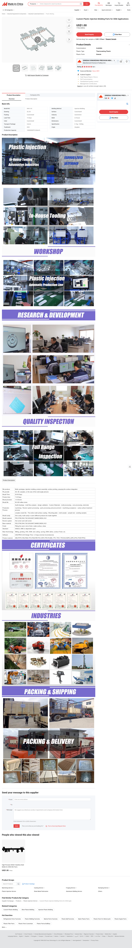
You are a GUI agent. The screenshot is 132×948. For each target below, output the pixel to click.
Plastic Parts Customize (25, 923)
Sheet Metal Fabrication (41, 891)
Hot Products (18, 934)
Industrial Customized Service (36, 14)
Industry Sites (78, 934)
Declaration (86, 940)
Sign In (79, 86)
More (3, 927)
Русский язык (48, 936)
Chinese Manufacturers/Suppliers (43, 934)
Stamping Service (103, 888)
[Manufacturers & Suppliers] (12, 4)
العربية (76, 936)
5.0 (106, 98)
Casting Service (38, 888)
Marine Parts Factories (50, 919)
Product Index (99, 934)
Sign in (128, 5)
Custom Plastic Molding (10, 910)
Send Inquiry (89, 34)
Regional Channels (89, 934)
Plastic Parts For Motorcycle (102, 919)
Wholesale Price (69, 934)
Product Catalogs (29, 884)
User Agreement (77, 940)
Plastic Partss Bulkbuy (43, 923)
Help (95, 10)
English (21, 936)
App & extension (106, 10)
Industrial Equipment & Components (16, 14)
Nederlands (70, 936)
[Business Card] (127, 104)
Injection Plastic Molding (45, 910)
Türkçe (103, 936)
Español (27, 936)
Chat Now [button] (118, 34)
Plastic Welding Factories (32, 919)
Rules (128, 10)
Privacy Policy (94, 940)
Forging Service (70, 888)
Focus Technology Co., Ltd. (53, 940)
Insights (115, 934)
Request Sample (111, 39)
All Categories (9, 10)
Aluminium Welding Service (74, 891)
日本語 (87, 936)
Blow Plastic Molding (28, 910)
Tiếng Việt (110, 936)
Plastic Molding (50, 14)
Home (3, 14)
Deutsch (62, 936)
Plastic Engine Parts (120, 919)
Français (41, 936)
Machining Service (7, 888)
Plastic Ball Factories (68, 919)
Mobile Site (108, 934)
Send (16, 826)
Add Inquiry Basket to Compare (38, 75)
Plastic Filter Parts (8, 923)
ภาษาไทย (97, 936)
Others (100, 891)
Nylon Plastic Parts (83, 919)
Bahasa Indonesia (119, 936)
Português (34, 936)
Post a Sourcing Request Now (56, 826)
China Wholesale (58, 934)
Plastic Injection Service (9, 891)
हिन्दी (92, 936)
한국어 (81, 936)
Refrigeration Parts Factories (12, 919)
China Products (28, 934)
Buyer (85, 10)
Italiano (56, 936)
